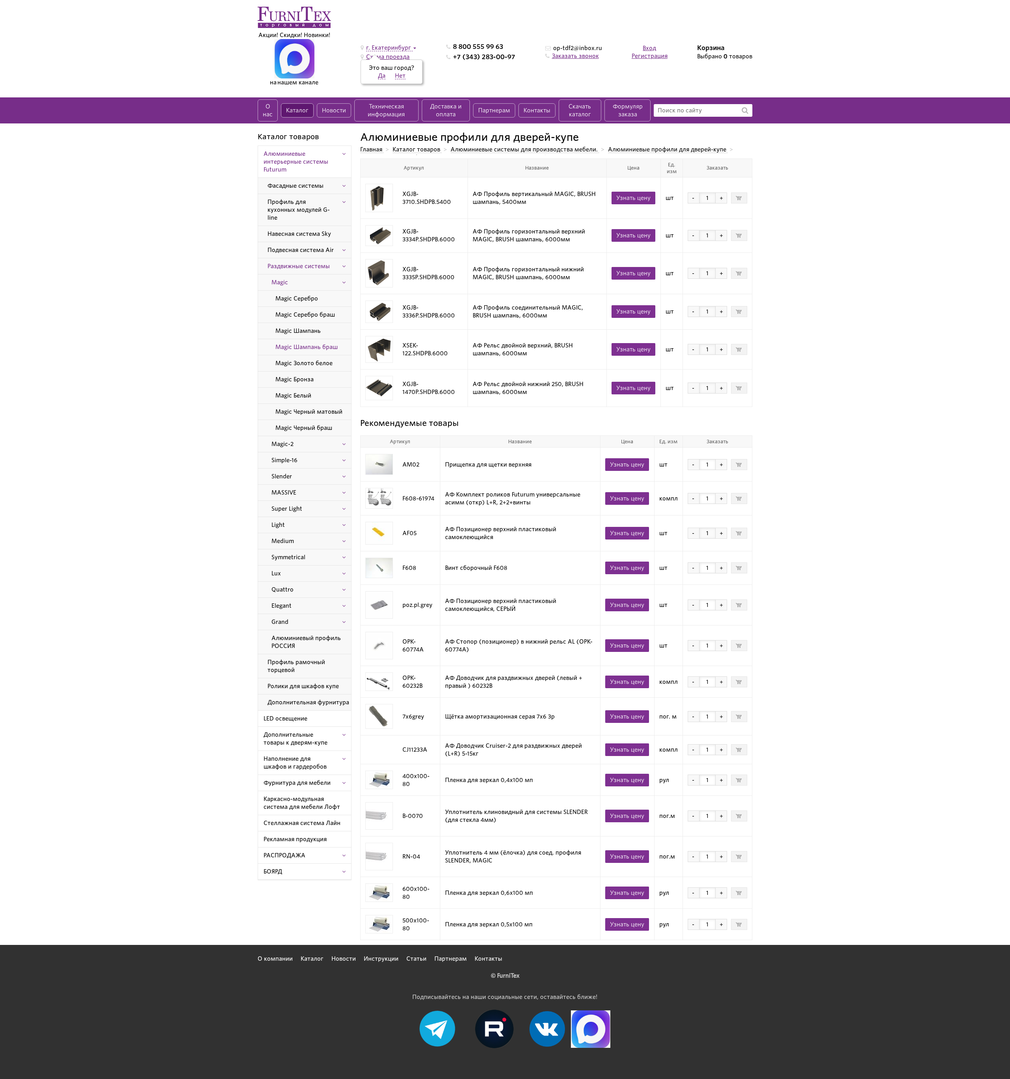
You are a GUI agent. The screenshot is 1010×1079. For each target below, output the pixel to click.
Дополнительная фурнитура (308, 702)
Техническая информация (386, 110)
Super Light (286, 509)
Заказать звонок (575, 56)
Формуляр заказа (628, 110)
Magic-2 (282, 444)
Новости (334, 110)
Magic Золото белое (304, 363)
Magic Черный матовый (308, 412)
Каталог (297, 110)
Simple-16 (284, 460)
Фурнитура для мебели (297, 783)
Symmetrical (288, 557)
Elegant (281, 606)
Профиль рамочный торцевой (296, 666)
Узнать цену (633, 198)
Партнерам (494, 110)
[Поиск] (745, 110)
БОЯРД (273, 871)
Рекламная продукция (295, 839)
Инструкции (381, 959)
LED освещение (285, 718)
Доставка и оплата (446, 110)
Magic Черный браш (303, 428)
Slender (281, 476)
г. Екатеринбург (389, 48)
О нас (268, 110)
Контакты (537, 110)
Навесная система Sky (299, 234)
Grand (279, 622)
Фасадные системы (295, 186)
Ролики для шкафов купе (303, 686)
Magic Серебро (296, 298)
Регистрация (650, 56)
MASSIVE (283, 492)
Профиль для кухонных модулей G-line (298, 210)
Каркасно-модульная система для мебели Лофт (302, 803)
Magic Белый (293, 395)
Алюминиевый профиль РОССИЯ (306, 642)
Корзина (711, 48)
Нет (400, 76)
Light (278, 525)
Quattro (282, 589)
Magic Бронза (294, 379)
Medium (282, 541)
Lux (276, 573)
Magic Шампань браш (306, 347)
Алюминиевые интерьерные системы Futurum (296, 162)
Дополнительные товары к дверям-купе (295, 739)
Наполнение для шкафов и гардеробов (295, 763)
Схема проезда (388, 57)
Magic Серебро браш (305, 315)
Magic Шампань (298, 331)
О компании (275, 959)
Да (381, 76)
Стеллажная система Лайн (302, 823)
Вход (649, 48)
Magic (279, 282)
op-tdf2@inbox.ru (577, 48)
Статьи (416, 959)
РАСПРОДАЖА (284, 855)
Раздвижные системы (298, 266)
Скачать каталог (580, 110)
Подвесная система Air (300, 250)
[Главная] (294, 17)
